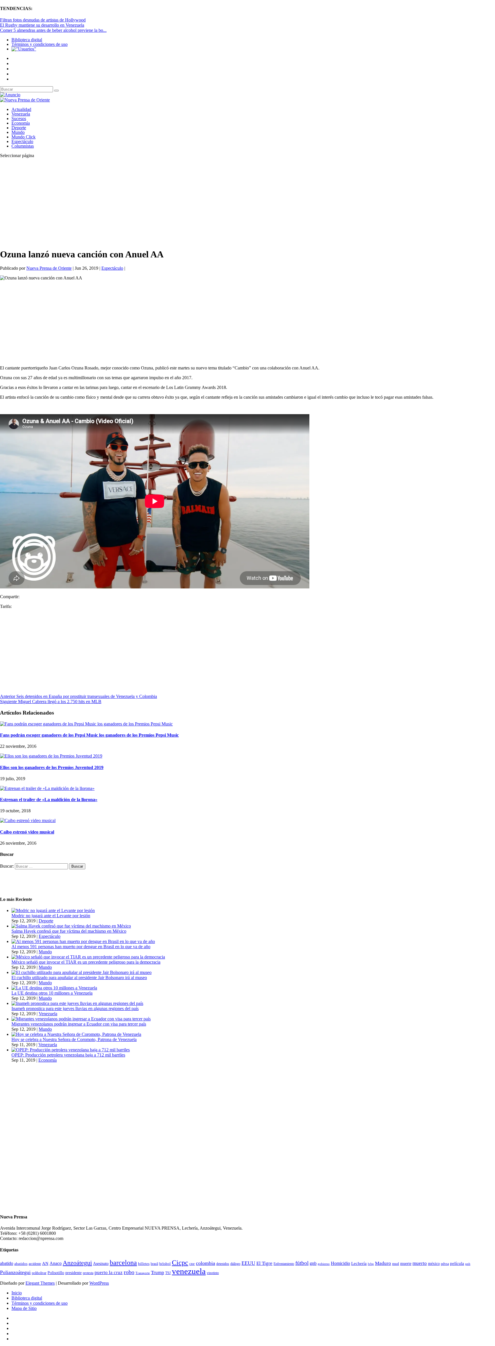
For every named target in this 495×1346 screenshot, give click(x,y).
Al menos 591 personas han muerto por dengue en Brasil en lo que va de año (80, 946)
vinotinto (213, 1273)
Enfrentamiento (284, 1264)
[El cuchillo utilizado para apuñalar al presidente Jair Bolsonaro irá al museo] (81, 972)
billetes (144, 1263)
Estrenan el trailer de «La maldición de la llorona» (48, 799)
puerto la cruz (109, 1272)
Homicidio (340, 1263)
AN (45, 1263)
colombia (205, 1263)
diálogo (235, 1264)
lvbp (371, 1263)
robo (129, 1272)
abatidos (21, 1264)
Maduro (383, 1263)
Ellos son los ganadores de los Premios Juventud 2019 (51, 767)
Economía (20, 123)
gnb (313, 1263)
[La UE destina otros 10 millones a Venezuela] (54, 987)
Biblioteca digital (26, 39)
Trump (157, 1272)
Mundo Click (23, 136)
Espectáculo (22, 141)
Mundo (18, 132)
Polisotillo (56, 1272)
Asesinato (101, 1263)
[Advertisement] (172, 203)
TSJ (168, 1273)
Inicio (16, 1292)
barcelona (123, 1262)
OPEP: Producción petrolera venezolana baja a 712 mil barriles (68, 1054)
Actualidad (21, 109)
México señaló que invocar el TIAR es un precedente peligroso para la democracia (85, 962)
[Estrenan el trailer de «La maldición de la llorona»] (47, 788)
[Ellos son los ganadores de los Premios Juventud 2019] (51, 756)
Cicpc (180, 1262)
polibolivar (39, 1273)
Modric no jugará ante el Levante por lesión (50, 915)
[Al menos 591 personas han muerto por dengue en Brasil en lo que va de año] (83, 941)
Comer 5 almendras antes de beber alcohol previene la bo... (53, 30)
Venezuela (20, 113)
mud (395, 1263)
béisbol (165, 1263)
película (457, 1263)
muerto (419, 1263)
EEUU (248, 1263)
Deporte (18, 127)
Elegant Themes (40, 1283)
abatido (6, 1263)
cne (192, 1263)
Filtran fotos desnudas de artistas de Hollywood (43, 19)
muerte (405, 1263)
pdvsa (445, 1264)
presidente (73, 1273)
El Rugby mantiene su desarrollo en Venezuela (42, 25)
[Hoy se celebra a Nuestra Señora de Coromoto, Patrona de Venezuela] (76, 1034)
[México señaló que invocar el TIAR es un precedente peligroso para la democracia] (88, 956)
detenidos (222, 1264)
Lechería (359, 1263)
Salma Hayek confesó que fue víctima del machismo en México (68, 931)
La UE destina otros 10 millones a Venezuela (52, 993)
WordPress (99, 1283)
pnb (467, 1263)
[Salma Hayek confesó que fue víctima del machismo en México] (71, 926)
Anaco (56, 1263)
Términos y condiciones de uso (39, 44)
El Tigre (264, 1263)
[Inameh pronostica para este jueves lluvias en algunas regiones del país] (77, 1003)
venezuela (189, 1271)
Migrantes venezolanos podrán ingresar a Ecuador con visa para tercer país (78, 1024)
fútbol (302, 1263)
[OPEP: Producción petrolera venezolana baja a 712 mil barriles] (70, 1049)
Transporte (142, 1273)
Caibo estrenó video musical (27, 831)
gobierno (324, 1263)
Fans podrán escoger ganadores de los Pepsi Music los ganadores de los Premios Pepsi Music (89, 735)
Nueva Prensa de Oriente (49, 268)
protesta (88, 1273)
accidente (35, 1264)
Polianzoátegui (15, 1272)
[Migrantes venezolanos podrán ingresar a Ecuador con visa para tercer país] (81, 1018)
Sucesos (18, 118)
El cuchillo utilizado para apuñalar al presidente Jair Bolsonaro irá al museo (79, 977)
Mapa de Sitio (24, 1308)
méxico (434, 1263)
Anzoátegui (77, 1262)
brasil (154, 1264)
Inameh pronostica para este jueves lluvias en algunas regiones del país (75, 1008)
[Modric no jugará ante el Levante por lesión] (53, 910)
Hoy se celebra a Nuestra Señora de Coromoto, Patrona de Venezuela (74, 1039)
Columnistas (22, 146)
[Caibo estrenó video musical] (28, 820)
